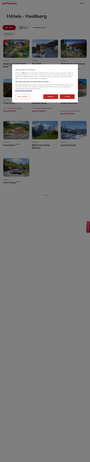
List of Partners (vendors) (23, 91)
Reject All (51, 96)
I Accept (67, 96)
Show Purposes (23, 96)
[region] (45, 83)
